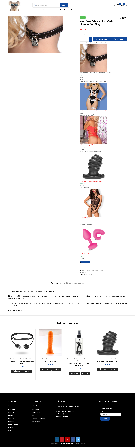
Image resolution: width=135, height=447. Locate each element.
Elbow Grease (84, 358)
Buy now (120, 39)
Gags (101, 270)
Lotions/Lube (74, 10)
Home (34, 10)
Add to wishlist (85, 262)
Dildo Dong (58, 358)
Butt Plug (112, 358)
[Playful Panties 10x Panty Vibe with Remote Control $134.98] (125, 18)
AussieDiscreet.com (67, 443)
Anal (104, 358)
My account (35, 409)
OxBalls (117, 358)
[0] (118, 5)
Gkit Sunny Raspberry (86, 224)
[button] (71, 21)
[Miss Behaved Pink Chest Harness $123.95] (120, 18)
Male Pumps (11, 409)
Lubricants (11, 421)
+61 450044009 (62, 416)
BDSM (88, 270)
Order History (36, 412)
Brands (93, 270)
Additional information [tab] (74, 283)
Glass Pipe (42, 10)
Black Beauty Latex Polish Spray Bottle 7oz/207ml (79, 365)
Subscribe (105, 418)
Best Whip (63, 10)
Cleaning (78, 358)
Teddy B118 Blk (84, 188)
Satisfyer (31, 358)
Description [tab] (56, 283)
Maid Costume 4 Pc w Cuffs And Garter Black (93, 81)
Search (64, 5)
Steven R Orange (50, 361)
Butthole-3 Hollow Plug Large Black (90, 151)
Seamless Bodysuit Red (86, 115)
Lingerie (85, 10)
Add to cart (103, 39)
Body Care (68, 358)
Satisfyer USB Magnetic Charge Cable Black (22, 363)
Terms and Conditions (38, 418)
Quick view (24, 344)
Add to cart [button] (17, 371)
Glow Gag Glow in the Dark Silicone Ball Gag (92, 43)
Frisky (97, 270)
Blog (33, 415)
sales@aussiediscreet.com (65, 411)
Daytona (52, 358)
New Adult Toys (24, 358)
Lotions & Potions (13, 424)
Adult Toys (52, 10)
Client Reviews (36, 406)
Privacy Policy (36, 421)
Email (102, 411)
